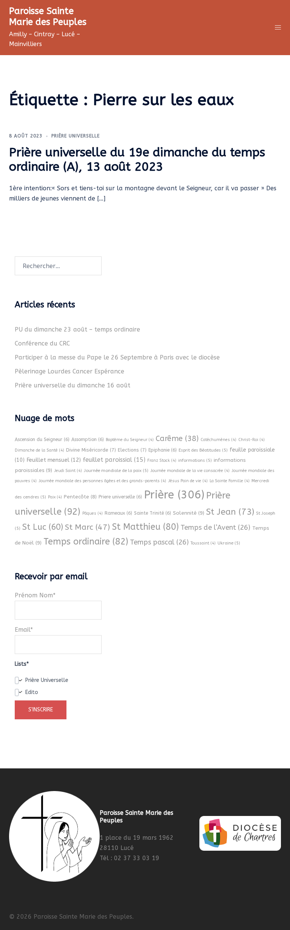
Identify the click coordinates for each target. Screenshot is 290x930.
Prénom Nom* (35, 595)
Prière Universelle (75, 136)
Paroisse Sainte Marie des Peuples (47, 16)
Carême (177, 438)
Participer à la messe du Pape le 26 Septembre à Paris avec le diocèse (117, 357)
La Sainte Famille (230, 480)
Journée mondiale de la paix (116, 470)
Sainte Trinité (152, 513)
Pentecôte (80, 497)
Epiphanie (162, 450)
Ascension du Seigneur (42, 439)
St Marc (87, 527)
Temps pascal (159, 542)
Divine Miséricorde (91, 450)
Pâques (92, 513)
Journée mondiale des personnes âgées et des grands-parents (102, 480)
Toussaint (203, 543)
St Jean (230, 512)
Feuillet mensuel (53, 460)
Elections (132, 450)
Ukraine (229, 543)
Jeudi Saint (68, 470)
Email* (24, 629)
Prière (174, 494)
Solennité (188, 513)
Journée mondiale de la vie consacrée (190, 470)
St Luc (42, 527)
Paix (55, 497)
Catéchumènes (218, 439)
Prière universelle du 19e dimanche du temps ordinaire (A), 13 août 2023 (137, 159)
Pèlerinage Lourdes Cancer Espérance (69, 371)
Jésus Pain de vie (188, 480)
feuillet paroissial (114, 459)
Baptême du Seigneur (130, 439)
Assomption (87, 439)
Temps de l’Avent (215, 527)
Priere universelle (120, 497)
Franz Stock (161, 460)
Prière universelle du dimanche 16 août (72, 385)
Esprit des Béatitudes (203, 450)
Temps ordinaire (85, 541)
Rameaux (118, 513)
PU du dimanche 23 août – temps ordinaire (77, 329)
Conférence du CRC (42, 343)
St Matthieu (145, 527)
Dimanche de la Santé (39, 450)
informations (195, 460)
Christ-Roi (251, 439)
